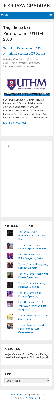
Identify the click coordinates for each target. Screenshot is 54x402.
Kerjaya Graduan (27, 5)
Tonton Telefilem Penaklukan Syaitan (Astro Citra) (32, 236)
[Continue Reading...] (14, 122)
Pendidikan (33, 62)
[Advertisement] (27, 183)
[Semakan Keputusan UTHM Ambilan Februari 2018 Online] (27, 83)
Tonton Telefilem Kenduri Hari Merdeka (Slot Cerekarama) (32, 329)
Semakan (8, 66)
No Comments (28, 66)
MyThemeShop (32, 398)
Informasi (20, 62)
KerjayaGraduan (14, 59)
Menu (4, 15)
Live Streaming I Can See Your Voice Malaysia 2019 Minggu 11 (32, 306)
